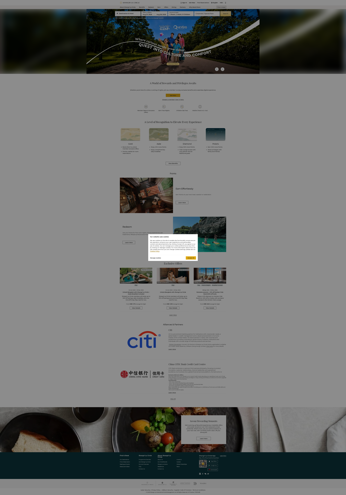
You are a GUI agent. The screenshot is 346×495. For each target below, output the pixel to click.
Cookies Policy (154, 251)
